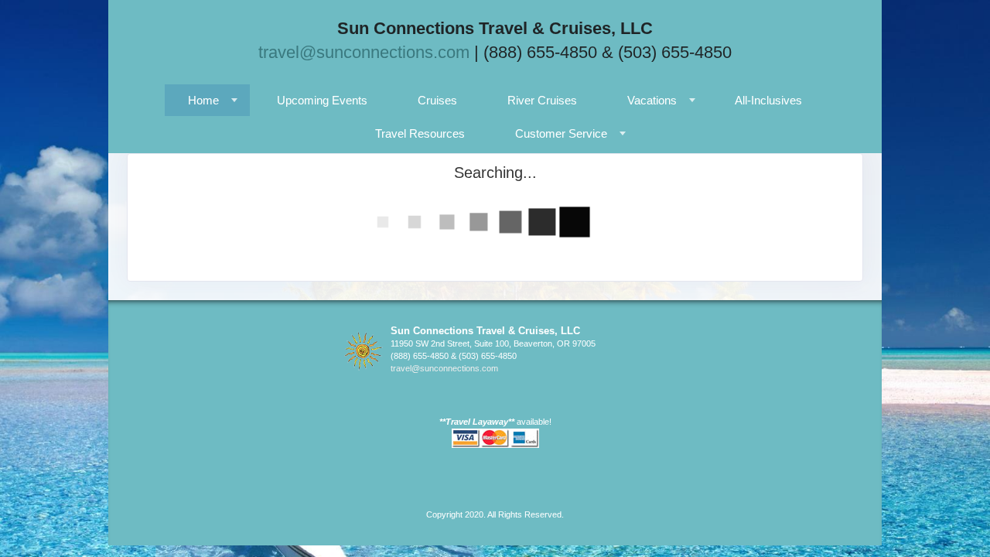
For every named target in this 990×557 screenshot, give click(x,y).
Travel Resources (420, 133)
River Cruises (542, 100)
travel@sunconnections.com (363, 52)
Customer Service (561, 133)
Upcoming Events (322, 100)
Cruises (437, 100)
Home (203, 100)
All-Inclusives (768, 100)
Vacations (652, 100)
